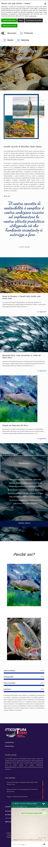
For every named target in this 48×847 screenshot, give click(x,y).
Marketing (25, 40)
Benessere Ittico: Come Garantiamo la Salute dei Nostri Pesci (22, 790)
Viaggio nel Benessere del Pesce (15, 425)
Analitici (10, 40)
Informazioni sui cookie (33, 20)
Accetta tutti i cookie (9, 25)
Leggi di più (42, 311)
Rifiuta (21, 20)
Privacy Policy (9, 746)
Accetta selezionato (9, 20)
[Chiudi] (45, 3)
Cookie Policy (9, 742)
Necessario (11, 33)
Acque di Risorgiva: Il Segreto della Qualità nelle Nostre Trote (22, 783)
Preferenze (28, 33)
